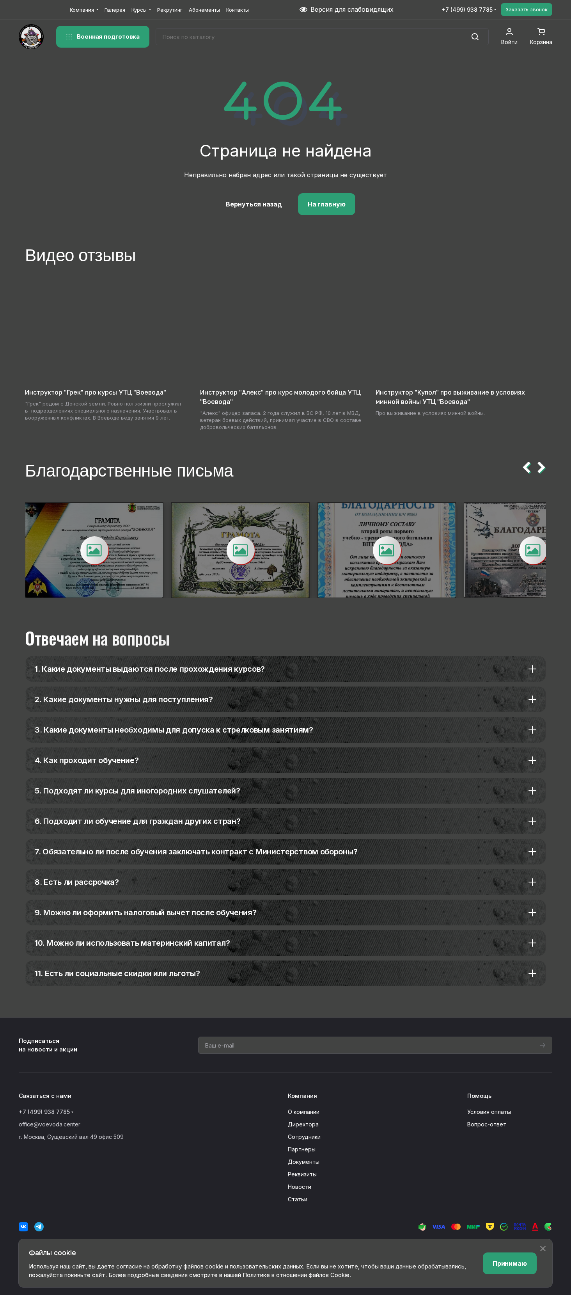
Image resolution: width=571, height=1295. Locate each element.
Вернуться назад (254, 204)
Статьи (297, 1199)
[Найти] (475, 37)
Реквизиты (302, 1174)
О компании (303, 1111)
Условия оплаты (489, 1111)
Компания (302, 1095)
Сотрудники (304, 1136)
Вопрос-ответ (486, 1124)
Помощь (479, 1095)
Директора (303, 1124)
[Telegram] (39, 1226)
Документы (303, 1161)
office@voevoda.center (49, 1124)
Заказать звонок (526, 9)
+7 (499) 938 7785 (467, 9)
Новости (299, 1186)
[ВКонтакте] (23, 1226)
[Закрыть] (543, 1248)
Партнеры (302, 1149)
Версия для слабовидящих (352, 9)
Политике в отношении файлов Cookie (296, 1275)
